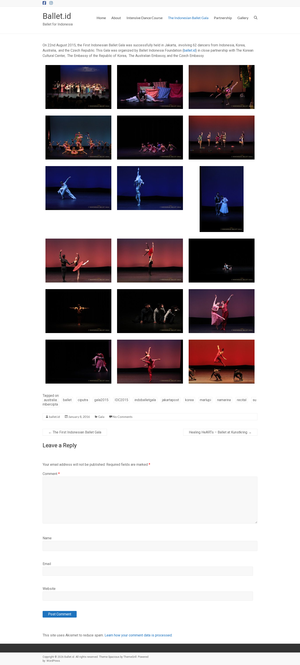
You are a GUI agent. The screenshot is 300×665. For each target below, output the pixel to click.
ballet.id (190, 50)
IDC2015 (121, 400)
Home (101, 18)
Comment (51, 474)
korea (189, 400)
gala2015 (101, 400)
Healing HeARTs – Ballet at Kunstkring (220, 432)
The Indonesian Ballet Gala (188, 18)
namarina (224, 400)
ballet (67, 400)
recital (241, 400)
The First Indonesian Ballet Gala (74, 432)
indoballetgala (145, 400)
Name (47, 538)
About (116, 18)
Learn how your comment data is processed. (138, 635)
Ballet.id (57, 16)
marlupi (205, 400)
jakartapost (170, 400)
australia (50, 400)
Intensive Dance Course (145, 18)
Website (49, 589)
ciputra (83, 400)
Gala (101, 417)
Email (47, 564)
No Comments (122, 417)
